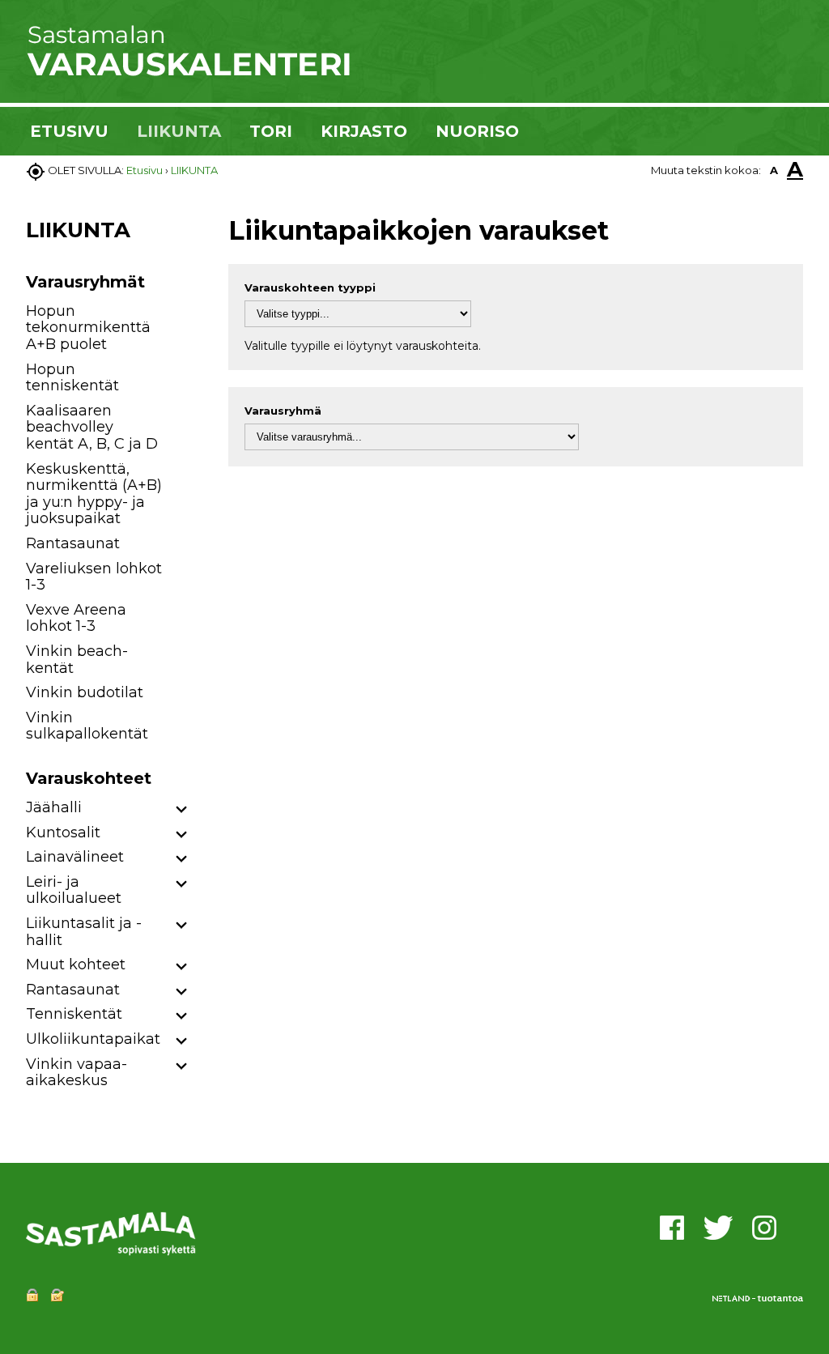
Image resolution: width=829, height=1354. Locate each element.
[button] (182, 810)
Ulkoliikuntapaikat (93, 1039)
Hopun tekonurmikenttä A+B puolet (88, 327)
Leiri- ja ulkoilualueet (73, 890)
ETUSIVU (69, 131)
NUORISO (477, 131)
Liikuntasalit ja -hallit (84, 931)
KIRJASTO (364, 131)
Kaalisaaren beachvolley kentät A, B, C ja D (92, 427)
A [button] (774, 170)
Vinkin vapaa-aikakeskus (76, 1072)
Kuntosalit (63, 832)
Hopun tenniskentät (72, 377)
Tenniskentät (74, 1014)
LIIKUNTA (179, 131)
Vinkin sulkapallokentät (87, 726)
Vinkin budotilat (84, 692)
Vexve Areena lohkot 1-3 (76, 618)
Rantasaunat (73, 543)
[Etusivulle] (188, 73)
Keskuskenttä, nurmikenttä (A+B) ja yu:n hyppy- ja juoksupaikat (94, 494)
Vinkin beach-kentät (77, 659)
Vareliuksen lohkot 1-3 (94, 577)
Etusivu (144, 170)
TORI (270, 131)
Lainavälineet (75, 857)
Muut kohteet (75, 964)
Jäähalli (54, 807)
